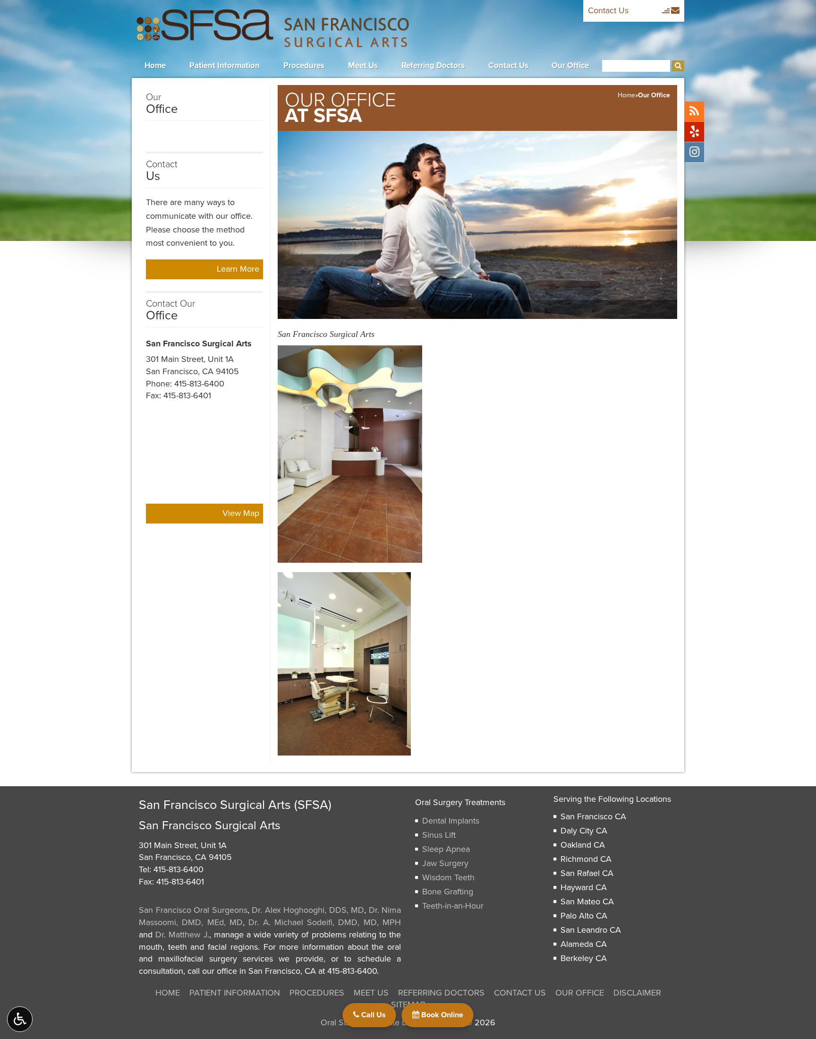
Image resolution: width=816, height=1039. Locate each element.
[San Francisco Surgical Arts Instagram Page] (694, 152)
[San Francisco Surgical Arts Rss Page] (694, 111)
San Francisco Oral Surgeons (193, 910)
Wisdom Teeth (448, 877)
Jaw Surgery (445, 863)
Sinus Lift (439, 835)
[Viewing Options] (20, 1019)
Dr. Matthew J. (182, 934)
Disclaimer (637, 992)
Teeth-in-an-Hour (453, 906)
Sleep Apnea (446, 849)
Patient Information (224, 65)
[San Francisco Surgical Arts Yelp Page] (694, 132)
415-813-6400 (199, 383)
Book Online (441, 1015)
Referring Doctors (433, 65)
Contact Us (608, 10)
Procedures (303, 65)
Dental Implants (450, 821)
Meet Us (363, 65)
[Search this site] (678, 65)
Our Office (570, 65)
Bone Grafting (447, 891)
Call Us (372, 1015)
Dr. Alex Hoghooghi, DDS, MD (308, 910)
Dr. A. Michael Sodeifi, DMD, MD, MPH (324, 922)
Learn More (240, 271)
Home (155, 65)
